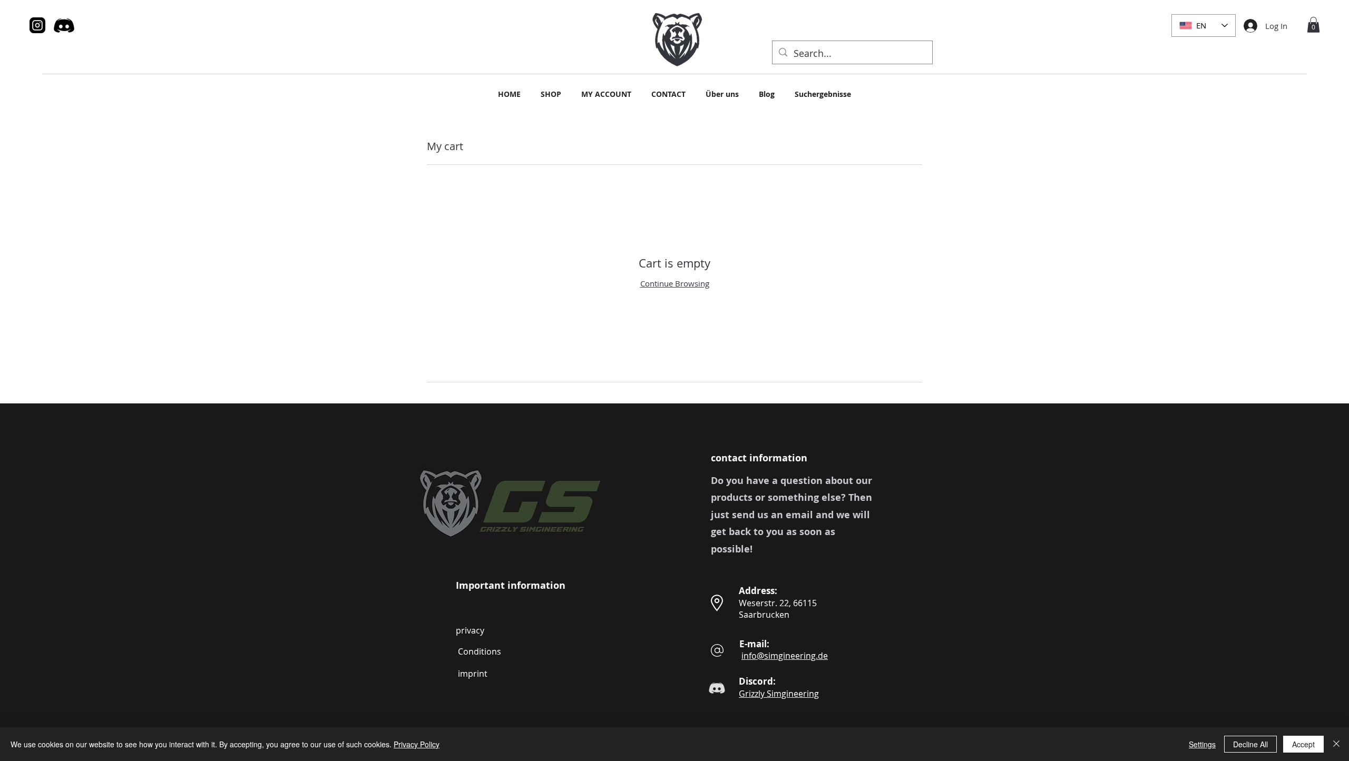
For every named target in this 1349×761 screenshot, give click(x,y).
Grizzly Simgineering (779, 693)
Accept (1303, 744)
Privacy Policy (416, 744)
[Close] (1336, 744)
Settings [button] (1202, 744)
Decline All (1250, 744)
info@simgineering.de (784, 655)
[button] (1313, 25)
